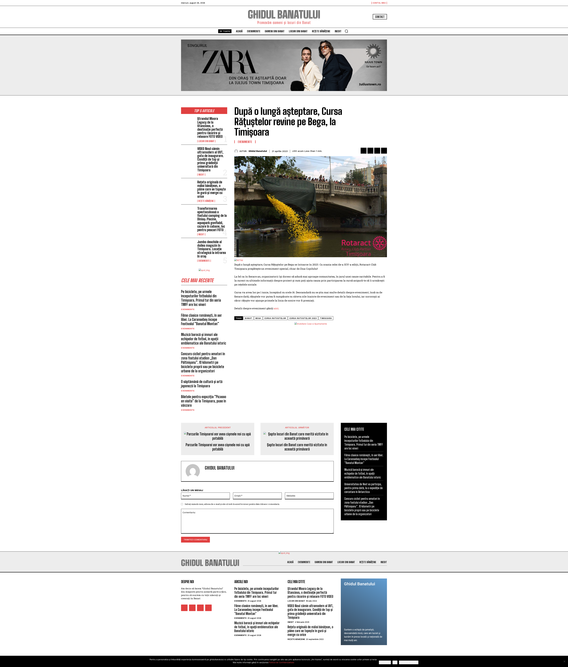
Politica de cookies (408, 662)
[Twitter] (370, 151)
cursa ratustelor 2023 (303, 318)
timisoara (326, 318)
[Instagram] (192, 608)
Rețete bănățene (206, 201)
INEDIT (201, 174)
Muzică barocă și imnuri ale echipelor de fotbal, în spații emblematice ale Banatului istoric (203, 338)
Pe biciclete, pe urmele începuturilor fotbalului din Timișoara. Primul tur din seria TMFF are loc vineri (201, 297)
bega (258, 318)
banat (248, 318)
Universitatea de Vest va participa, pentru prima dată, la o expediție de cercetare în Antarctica (363, 488)
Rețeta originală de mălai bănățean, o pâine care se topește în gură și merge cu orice (211, 189)
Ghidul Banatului (257, 151)
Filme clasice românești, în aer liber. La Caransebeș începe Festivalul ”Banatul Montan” (201, 319)
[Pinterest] (377, 151)
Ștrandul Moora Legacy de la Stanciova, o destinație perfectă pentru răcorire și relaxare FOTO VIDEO (210, 128)
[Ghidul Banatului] (236, 151)
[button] (346, 31)
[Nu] (564, 661)
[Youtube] (208, 608)
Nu (395, 662)
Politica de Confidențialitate (281, 662)
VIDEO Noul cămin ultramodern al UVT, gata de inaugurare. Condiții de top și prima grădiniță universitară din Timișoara (210, 159)
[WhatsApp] (384, 151)
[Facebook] (364, 151)
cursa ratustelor (275, 318)
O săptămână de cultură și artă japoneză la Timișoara (201, 383)
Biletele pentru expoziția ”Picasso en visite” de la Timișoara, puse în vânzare (203, 401)
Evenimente (204, 261)
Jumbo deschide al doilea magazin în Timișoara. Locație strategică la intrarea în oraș (211, 249)
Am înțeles (385, 662)
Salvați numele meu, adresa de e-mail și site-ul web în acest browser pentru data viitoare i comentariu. (232, 504)
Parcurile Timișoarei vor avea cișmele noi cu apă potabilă (218, 447)
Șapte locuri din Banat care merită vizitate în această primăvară (297, 447)
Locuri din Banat (206, 141)
